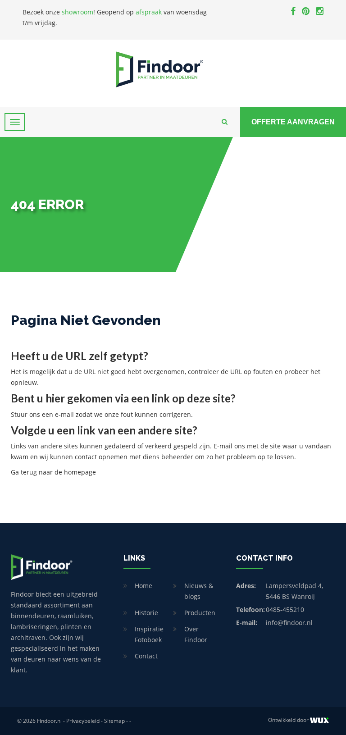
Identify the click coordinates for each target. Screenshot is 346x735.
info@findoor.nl (289, 622)
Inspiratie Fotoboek (149, 634)
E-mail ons (229, 446)
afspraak (149, 12)
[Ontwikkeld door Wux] (319, 720)
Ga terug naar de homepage (53, 472)
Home (143, 585)
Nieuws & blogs (198, 591)
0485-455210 (285, 609)
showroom (77, 12)
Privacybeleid (83, 721)
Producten (199, 612)
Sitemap (114, 721)
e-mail (64, 414)
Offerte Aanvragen (293, 122)
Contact (146, 656)
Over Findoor (195, 634)
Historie (146, 612)
